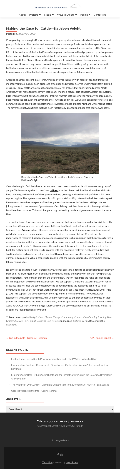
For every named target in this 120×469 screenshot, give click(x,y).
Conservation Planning (85, 317)
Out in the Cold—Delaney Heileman (26, 337)
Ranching (41, 320)
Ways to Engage (65, 14)
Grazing (10, 320)
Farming (102, 317)
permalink (11, 324)
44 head (54, 190)
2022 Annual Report (102, 337)
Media (47, 14)
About (22, 14)
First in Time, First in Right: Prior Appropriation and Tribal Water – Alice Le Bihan (54, 358)
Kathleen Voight (80, 320)
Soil (49, 320)
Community (67, 317)
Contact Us (100, 14)
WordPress (72, 462)
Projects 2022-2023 (25, 320)
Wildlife (56, 320)
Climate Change (52, 317)
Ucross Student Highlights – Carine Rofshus (34, 390)
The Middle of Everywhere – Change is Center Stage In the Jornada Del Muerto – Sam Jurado (60, 384)
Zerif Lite (47, 462)
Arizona (26, 229)
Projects (33, 14)
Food (109, 317)
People (84, 14)
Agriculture (38, 317)
